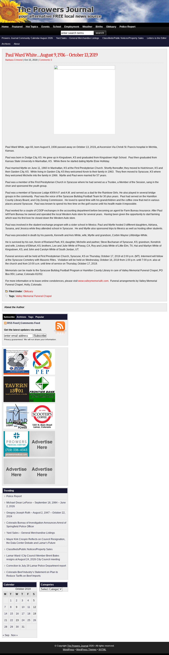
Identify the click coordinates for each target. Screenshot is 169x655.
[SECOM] (16, 373)
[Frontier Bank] (42, 401)
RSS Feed (13, 323)
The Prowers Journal (77, 646)
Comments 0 (45, 60)
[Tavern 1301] (16, 401)
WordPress (68, 649)
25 (28, 620)
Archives (6, 44)
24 (23, 620)
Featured (17, 26)
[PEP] (42, 373)
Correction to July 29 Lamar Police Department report (36, 565)
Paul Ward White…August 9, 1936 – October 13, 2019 (51, 55)
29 (11, 626)
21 (5, 620)
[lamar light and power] (16, 427)
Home (5, 26)
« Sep (6, 635)
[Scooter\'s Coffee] (42, 428)
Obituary (111, 26)
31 (23, 626)
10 (23, 607)
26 (34, 620)
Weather (87, 26)
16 (17, 613)
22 (11, 620)
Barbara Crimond (13, 60)
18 (28, 613)
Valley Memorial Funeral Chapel (34, 296)
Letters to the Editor (157, 38)
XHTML (102, 649)
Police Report (127, 26)
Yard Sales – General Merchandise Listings (77, 38)
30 (17, 626)
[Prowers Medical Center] (16, 455)
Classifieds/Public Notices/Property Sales (123, 38)
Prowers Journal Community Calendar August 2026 (27, 38)
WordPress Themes (86, 649)
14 (5, 613)
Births (99, 26)
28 (5, 626)
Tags (30, 317)
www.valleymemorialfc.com (93, 280)
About (17, 44)
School (57, 26)
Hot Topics (32, 26)
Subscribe (9, 317)
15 (11, 613)
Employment (71, 26)
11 (28, 607)
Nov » (14, 635)
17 (23, 613)
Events (45, 26)
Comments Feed (30, 323)
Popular (39, 317)
